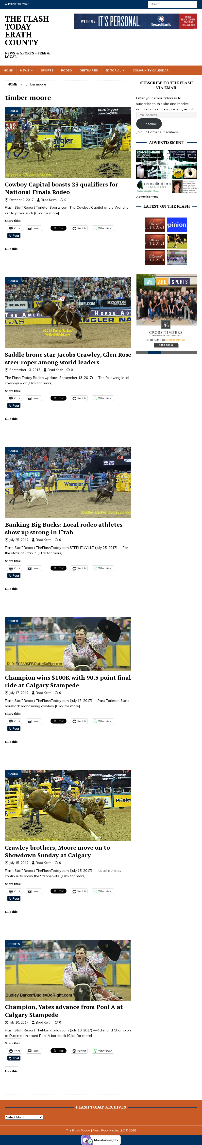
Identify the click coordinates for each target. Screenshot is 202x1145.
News (24, 70)
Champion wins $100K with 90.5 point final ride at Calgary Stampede (68, 681)
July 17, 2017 (19, 693)
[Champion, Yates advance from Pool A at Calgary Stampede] (68, 970)
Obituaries (89, 70)
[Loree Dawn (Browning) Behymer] (155, 257)
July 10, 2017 (19, 1022)
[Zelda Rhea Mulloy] (155, 241)
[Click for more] (46, 213)
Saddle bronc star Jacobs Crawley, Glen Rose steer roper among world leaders (68, 358)
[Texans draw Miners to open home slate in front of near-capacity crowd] (177, 241)
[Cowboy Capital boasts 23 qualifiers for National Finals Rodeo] (68, 142)
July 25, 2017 (19, 540)
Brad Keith (49, 200)
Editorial (113, 70)
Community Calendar (150, 70)
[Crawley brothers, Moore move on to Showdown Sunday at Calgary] (68, 805)
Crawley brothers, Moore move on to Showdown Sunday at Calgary (57, 851)
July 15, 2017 (19, 863)
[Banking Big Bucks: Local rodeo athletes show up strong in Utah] (68, 482)
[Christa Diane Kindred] (155, 225)
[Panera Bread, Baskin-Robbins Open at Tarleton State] (177, 257)
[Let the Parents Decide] (177, 225)
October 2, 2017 (21, 200)
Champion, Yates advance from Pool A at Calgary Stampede (64, 1010)
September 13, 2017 (24, 370)
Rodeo (66, 70)
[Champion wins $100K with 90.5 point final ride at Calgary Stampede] (68, 644)
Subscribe (149, 124)
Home (8, 70)
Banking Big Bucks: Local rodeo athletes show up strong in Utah (63, 528)
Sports (47, 70)
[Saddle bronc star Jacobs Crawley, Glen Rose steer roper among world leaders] (68, 312)
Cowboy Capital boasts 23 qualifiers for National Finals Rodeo (61, 188)
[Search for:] (172, 4)
